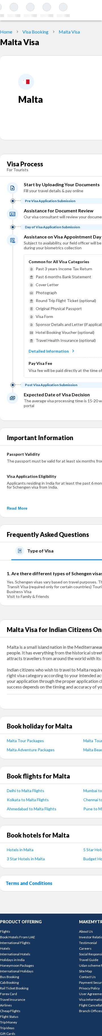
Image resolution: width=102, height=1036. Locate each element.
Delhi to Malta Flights (25, 790)
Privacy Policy (89, 988)
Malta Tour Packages (25, 740)
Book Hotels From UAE (17, 937)
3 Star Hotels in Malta (26, 858)
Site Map (85, 971)
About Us (86, 931)
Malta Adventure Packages (31, 749)
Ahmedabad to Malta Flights (31, 808)
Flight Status (9, 1016)
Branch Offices (90, 1011)
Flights (5, 931)
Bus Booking (9, 977)
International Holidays (16, 971)
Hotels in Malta (20, 849)
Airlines (6, 1005)
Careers (85, 948)
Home (6, 31)
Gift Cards (7, 1033)
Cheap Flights (10, 1011)
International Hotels (15, 954)
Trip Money (8, 1022)
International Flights (15, 943)
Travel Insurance (12, 999)
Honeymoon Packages (17, 965)
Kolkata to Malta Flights (28, 799)
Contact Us (87, 977)
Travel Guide (88, 960)
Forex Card (8, 994)
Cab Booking (9, 982)
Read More (17, 508)
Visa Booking (35, 31)
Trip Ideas (7, 1028)
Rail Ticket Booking (14, 988)
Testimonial (88, 943)
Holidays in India (12, 960)
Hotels (5, 948)
